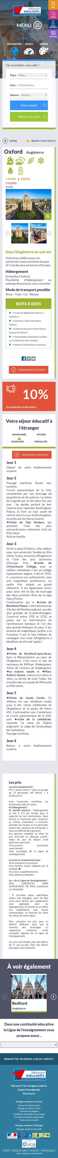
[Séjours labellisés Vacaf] (39, 1136)
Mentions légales (48, 1151)
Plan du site (34, 1151)
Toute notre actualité (29, 1120)
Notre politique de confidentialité (29, 1153)
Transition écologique (29, 1111)
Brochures (29, 1093)
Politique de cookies (19, 1151)
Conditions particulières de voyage (29, 1114)
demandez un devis (32, 369)
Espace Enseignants (29, 1089)
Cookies (6, 1151)
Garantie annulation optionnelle (29, 1117)
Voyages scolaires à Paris (29, 1108)
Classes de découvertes (29, 1105)
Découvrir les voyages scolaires (29, 1085)
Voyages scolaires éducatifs (29, 1129)
